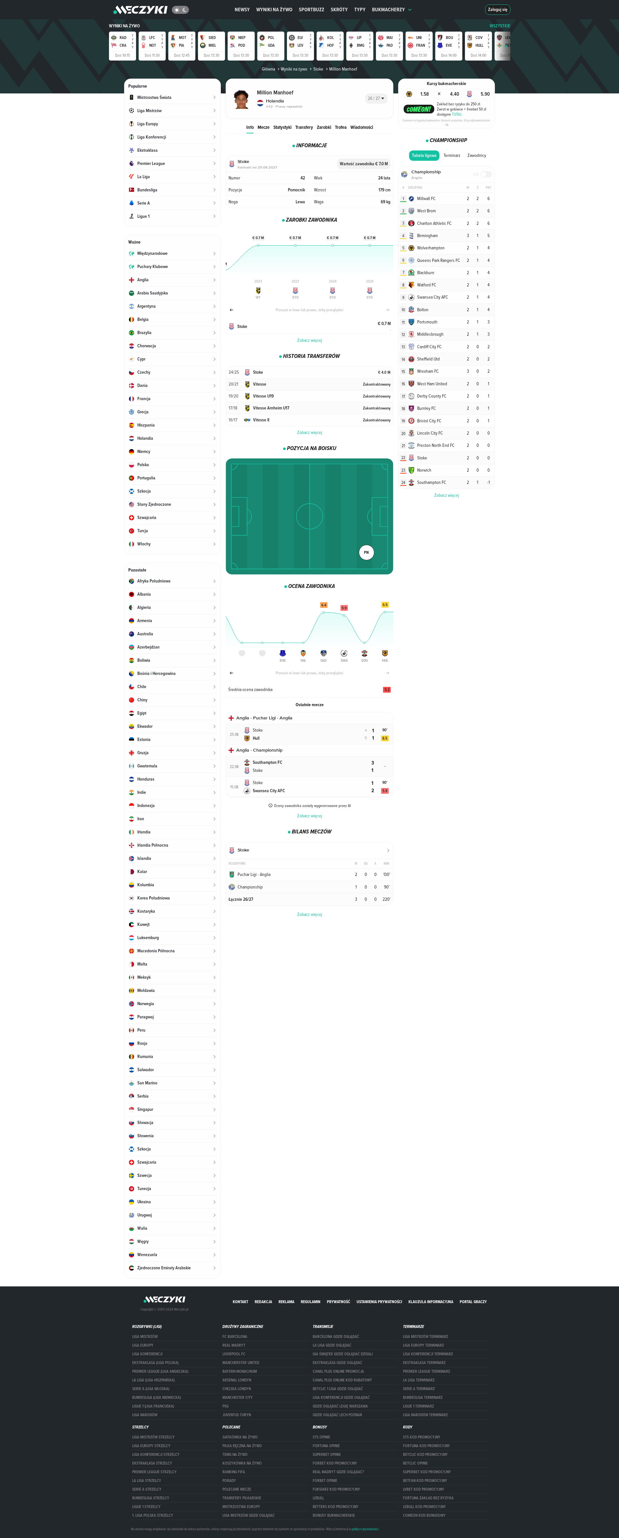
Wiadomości (361, 127)
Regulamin (310, 1302)
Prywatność (338, 1302)
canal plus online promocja (338, 1371)
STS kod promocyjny (421, 1437)
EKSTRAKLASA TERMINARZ (424, 1362)
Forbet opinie (325, 1480)
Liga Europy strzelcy (151, 1445)
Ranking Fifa (233, 1472)
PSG (225, 1406)
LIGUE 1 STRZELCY (146, 1506)
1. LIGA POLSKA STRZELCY (152, 1515)
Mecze (264, 127)
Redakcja (263, 1302)
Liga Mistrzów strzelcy (153, 1437)
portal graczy (473, 1302)
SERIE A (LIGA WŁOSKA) (150, 1388)
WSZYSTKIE (500, 26)
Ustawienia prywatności (379, 1302)
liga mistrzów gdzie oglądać (248, 1515)
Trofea (341, 127)
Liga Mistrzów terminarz (425, 1336)
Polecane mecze (236, 1489)
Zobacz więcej (309, 340)
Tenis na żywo (235, 1454)
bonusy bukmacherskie (334, 1515)
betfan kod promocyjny (425, 1480)
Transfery (304, 127)
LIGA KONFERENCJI (147, 1354)
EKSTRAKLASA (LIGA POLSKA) (155, 1362)
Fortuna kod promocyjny (426, 1445)
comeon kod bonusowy (424, 1515)
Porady (229, 1480)
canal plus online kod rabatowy (342, 1380)
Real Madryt (233, 1345)
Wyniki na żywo (274, 9)
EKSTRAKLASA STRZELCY (152, 1463)
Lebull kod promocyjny (424, 1506)
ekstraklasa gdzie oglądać (337, 1362)
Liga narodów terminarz (425, 1415)
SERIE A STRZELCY (147, 1489)
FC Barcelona (234, 1336)
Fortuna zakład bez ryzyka (428, 1498)
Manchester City (237, 1397)
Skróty (339, 9)
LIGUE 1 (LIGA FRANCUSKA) (153, 1406)
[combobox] (376, 98)
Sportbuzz (311, 9)
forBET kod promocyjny (335, 1463)
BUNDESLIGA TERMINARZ (423, 1397)
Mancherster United (240, 1362)
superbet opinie (327, 1454)
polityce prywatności (365, 1529)
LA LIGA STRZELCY (146, 1480)
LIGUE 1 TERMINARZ (418, 1406)
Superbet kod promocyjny (427, 1472)
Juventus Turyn (236, 1415)
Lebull (318, 1498)
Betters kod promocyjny (336, 1506)
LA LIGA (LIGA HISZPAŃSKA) (153, 1380)
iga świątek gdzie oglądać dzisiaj (343, 1354)
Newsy (242, 9)
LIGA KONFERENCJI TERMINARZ (428, 1354)
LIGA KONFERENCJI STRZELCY (156, 1454)
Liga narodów (144, 1415)
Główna (268, 69)
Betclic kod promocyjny (425, 1454)
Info (250, 127)
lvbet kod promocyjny (423, 1489)
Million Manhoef (343, 69)
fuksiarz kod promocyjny (336, 1489)
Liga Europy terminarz (423, 1345)
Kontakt (240, 1302)
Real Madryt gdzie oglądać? (338, 1472)
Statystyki (282, 127)
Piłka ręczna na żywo (242, 1445)
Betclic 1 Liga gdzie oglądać (338, 1388)
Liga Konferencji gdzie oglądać (341, 1397)
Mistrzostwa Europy (241, 1506)
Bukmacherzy (388, 9)
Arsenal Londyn (236, 1380)
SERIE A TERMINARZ (419, 1388)
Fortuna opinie (326, 1445)
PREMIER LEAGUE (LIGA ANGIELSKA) (160, 1371)
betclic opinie (415, 1463)
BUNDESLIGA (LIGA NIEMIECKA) (156, 1397)
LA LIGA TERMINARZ (419, 1380)
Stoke (318, 69)
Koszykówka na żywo (242, 1463)
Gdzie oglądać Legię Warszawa (340, 1406)
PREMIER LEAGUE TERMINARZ (426, 1371)
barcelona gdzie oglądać (336, 1336)
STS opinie (321, 1437)
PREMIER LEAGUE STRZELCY (154, 1472)
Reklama (286, 1302)
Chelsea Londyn (236, 1388)
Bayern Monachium (239, 1371)
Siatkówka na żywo (240, 1437)
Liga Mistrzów (145, 1336)
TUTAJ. (457, 114)
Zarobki (324, 127)
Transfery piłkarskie (241, 1498)
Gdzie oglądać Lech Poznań (337, 1415)
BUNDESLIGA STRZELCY (150, 1498)
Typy (360, 9)
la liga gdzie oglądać (332, 1345)
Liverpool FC (233, 1354)
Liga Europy (142, 1345)
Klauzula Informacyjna (430, 1302)
